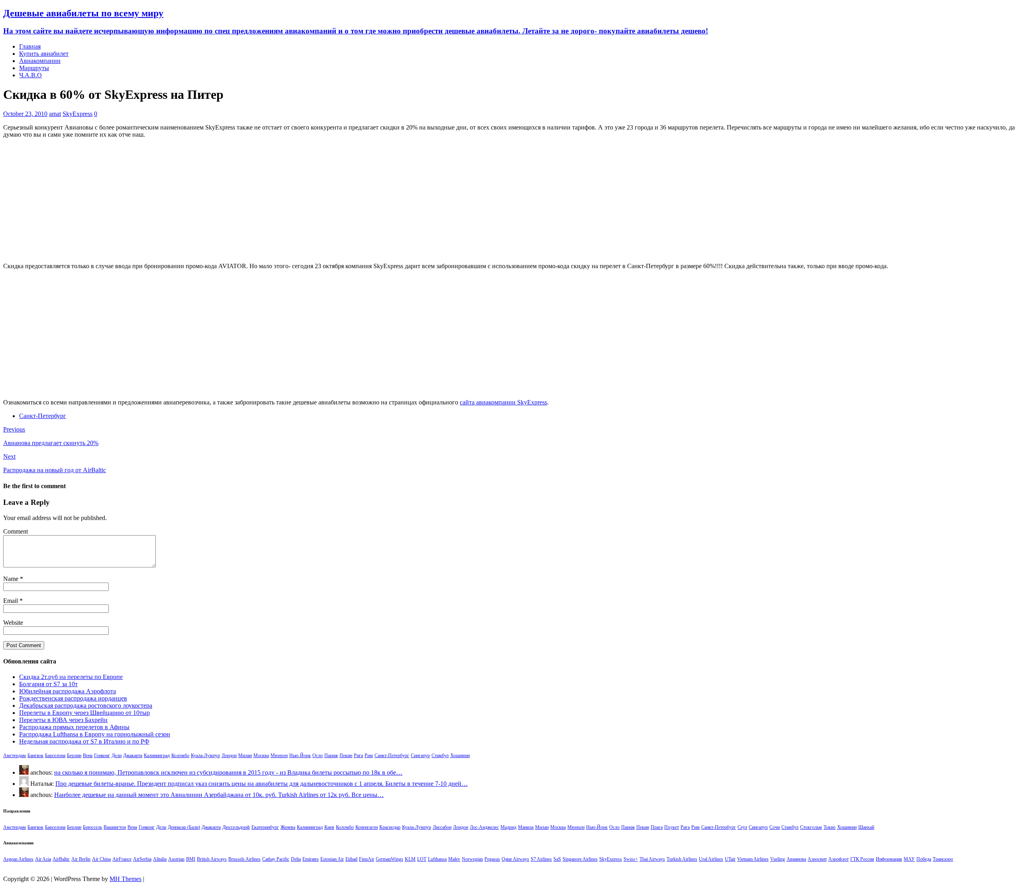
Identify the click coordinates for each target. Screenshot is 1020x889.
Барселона (55, 755)
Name (11, 578)
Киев (329, 827)
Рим (369, 755)
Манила (526, 827)
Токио (830, 827)
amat (55, 113)
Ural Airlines (711, 859)
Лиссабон (442, 827)
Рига (358, 755)
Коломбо (180, 755)
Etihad (351, 859)
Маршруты (34, 68)
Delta (296, 859)
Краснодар (389, 827)
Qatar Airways (515, 859)
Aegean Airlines (18, 859)
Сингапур (420, 755)
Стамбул (440, 755)
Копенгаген (366, 827)
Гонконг (102, 755)
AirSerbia (142, 859)
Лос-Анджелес (484, 827)
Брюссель (92, 827)
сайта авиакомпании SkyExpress (503, 402)
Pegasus (492, 859)
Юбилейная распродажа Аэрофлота (67, 691)
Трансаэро (943, 859)
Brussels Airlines (244, 859)
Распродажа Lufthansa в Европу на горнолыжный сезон (94, 734)
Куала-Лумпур (205, 755)
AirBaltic (61, 859)
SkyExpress (77, 113)
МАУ (909, 859)
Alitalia (160, 859)
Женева (287, 827)
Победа (923, 859)
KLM (410, 859)
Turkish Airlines (682, 859)
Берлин (74, 755)
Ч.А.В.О (30, 75)
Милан (245, 755)
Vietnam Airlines (753, 859)
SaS (557, 859)
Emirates (310, 859)
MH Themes (125, 878)
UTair (730, 859)
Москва (261, 755)
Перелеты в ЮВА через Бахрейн (63, 719)
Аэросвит (817, 859)
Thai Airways (652, 859)
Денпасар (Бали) (184, 827)
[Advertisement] (510, 200)
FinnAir (366, 859)
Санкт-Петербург (42, 415)
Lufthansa (437, 859)
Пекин (345, 755)
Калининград (157, 755)
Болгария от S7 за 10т (48, 684)
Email (11, 600)
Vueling (777, 859)
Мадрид (508, 827)
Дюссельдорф (236, 827)
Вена (87, 755)
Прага (657, 827)
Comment (15, 531)
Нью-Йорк (300, 755)
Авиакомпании (40, 60)
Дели (117, 755)
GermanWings (389, 859)
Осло (317, 755)
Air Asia (43, 859)
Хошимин (460, 755)
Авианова (796, 859)
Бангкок (35, 755)
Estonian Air (332, 859)
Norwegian (472, 859)
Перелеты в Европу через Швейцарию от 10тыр (84, 712)
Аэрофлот (838, 859)
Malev (454, 859)
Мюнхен (279, 755)
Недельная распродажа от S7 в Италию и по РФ (84, 741)
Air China (101, 859)
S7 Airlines (541, 859)
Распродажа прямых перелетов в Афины (74, 727)
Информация (889, 859)
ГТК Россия (862, 859)
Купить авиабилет (44, 53)
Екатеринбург (265, 827)
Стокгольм (811, 827)
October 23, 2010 (25, 113)
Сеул (742, 827)
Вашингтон (115, 827)
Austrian (176, 859)
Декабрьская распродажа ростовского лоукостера (85, 705)
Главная (30, 46)
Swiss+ (631, 859)
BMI (190, 859)
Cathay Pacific (275, 859)
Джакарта (132, 755)
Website (13, 622)
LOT (421, 859)
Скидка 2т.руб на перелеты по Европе (71, 676)
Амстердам (14, 755)
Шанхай (866, 827)
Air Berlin (80, 859)
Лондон (229, 755)
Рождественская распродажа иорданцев (73, 698)
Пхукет (671, 827)
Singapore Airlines (580, 859)
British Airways (212, 859)
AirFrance (121, 859)
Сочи (774, 827)
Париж (331, 755)
